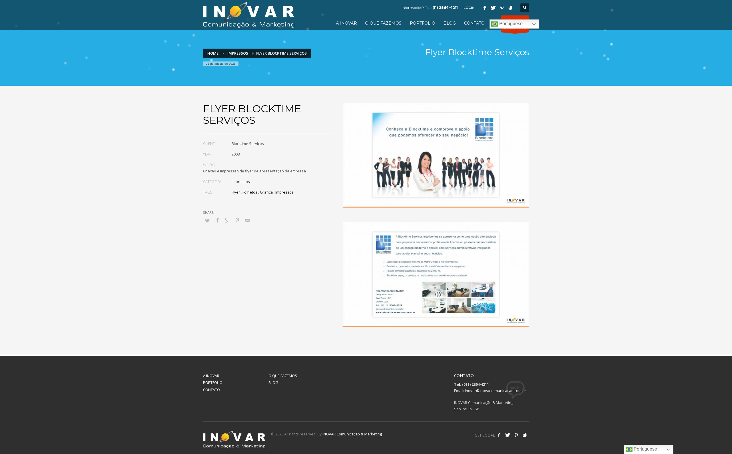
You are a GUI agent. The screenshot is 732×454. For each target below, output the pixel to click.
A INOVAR (211, 375)
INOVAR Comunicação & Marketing (352, 434)
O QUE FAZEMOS (282, 375)
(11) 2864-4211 (445, 7)
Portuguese (510, 23)
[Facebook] (484, 7)
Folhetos (249, 192)
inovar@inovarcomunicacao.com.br (495, 390)
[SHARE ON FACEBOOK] (217, 220)
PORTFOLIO (212, 382)
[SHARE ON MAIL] (247, 220)
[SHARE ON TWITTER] (207, 220)
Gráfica (266, 192)
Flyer (236, 192)
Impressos (241, 181)
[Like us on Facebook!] (499, 435)
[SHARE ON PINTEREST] (237, 220)
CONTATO (211, 389)
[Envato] (510, 7)
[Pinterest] (502, 7)
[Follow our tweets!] (507, 435)
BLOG (273, 382)
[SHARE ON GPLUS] (227, 220)
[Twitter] (493, 7)
